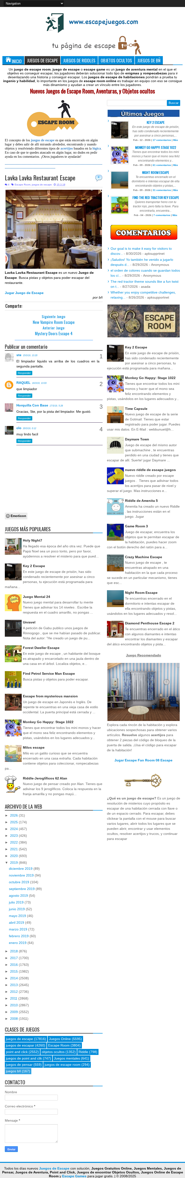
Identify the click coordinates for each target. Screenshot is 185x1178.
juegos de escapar (20, 1045)
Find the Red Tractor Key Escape (155, 197)
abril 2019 (17, 922)
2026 (14, 815)
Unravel (29, 622)
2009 (14, 1012)
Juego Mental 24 (36, 597)
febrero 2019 (19, 936)
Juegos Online (60, 1039)
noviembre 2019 (22, 875)
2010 (14, 1005)
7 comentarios (161, 215)
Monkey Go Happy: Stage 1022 (48, 722)
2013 (14, 985)
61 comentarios (162, 165)
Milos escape (34, 747)
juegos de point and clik (24, 1058)
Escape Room (22, 184)
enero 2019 (18, 943)
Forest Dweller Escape (41, 648)
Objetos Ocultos (116, 60)
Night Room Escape (155, 172)
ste (18, 355)
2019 (14, 862)
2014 (14, 978)
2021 (14, 849)
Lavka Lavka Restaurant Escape (40, 177)
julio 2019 (17, 902)
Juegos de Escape (42, 60)
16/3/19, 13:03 (39, 383)
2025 (14, 822)
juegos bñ (13, 1071)
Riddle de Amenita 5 (141, 501)
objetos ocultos (53, 1052)
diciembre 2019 (21, 868)
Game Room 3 (136, 526)
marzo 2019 (18, 929)
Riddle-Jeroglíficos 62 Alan (45, 778)
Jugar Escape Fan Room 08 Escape (143, 760)
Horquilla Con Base (32, 405)
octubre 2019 (19, 882)
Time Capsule (136, 409)
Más (175, 140)
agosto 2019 (19, 895)
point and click (17, 1052)
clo (18, 428)
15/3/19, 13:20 (30, 355)
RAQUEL (23, 383)
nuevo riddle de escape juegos (150, 470)
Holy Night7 (32, 540)
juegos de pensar (19, 1065)
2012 (14, 992)
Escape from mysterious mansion (50, 696)
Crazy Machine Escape (143, 557)
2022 (14, 842)
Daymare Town (137, 439)
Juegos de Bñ (148, 60)
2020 (14, 856)
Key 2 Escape (34, 566)
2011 (14, 998)
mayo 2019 (18, 916)
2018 (14, 951)
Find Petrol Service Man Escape (49, 673)
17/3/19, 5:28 (56, 406)
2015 (14, 971)
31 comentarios (162, 190)
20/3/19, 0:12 (29, 428)
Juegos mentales (67, 1058)
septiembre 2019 (22, 889)
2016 (14, 965)
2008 (14, 1019)
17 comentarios (162, 140)
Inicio (17, 61)
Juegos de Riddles (79, 60)
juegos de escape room (62, 1065)
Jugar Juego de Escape (24, 293)
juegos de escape (42, 184)
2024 (14, 829)
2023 (14, 836)
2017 (14, 958)
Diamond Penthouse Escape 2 (149, 623)
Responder (24, 373)
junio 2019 (17, 909)
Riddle (83, 1052)
